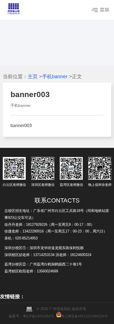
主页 (33, 76)
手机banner (55, 76)
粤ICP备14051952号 (38, 316)
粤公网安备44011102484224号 (84, 316)
